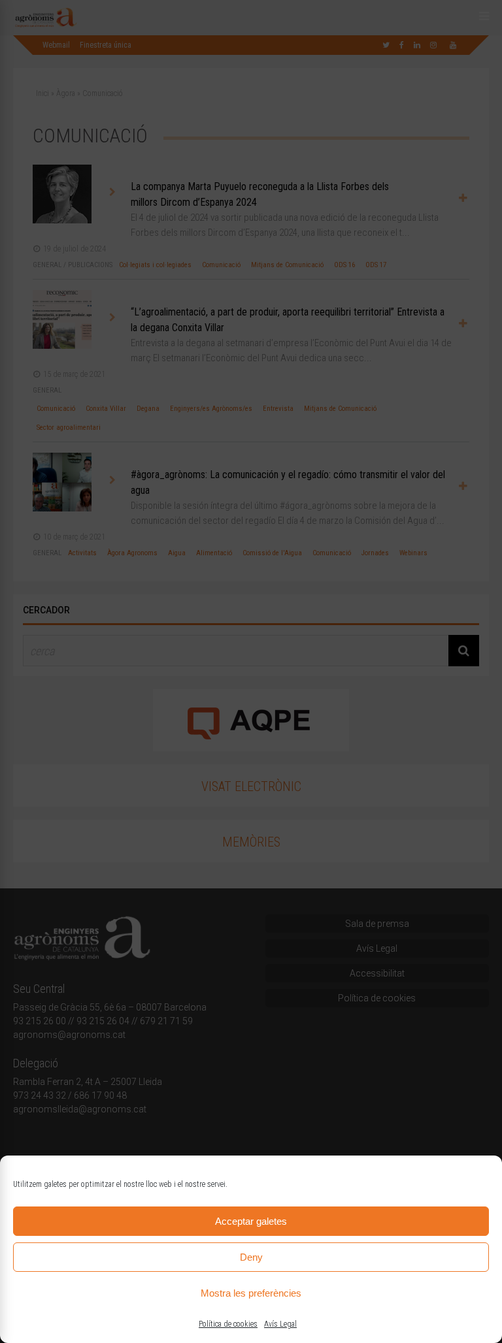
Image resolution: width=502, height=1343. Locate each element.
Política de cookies (228, 1324)
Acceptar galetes (251, 1221)
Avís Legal (280, 1324)
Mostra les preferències (251, 1293)
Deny (251, 1257)
